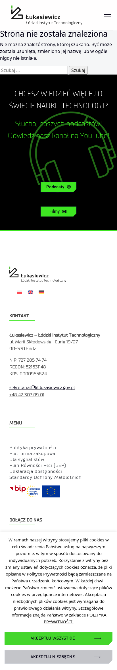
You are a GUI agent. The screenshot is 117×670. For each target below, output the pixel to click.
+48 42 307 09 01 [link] (26, 394)
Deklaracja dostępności (35, 471)
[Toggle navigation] (108, 15)
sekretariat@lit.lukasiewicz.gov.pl (42, 387)
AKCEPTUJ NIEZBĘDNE (53, 656)
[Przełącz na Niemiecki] (41, 292)
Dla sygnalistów (26, 459)
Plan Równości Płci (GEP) (37, 465)
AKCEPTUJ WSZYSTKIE (53, 638)
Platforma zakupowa (32, 453)
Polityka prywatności (33, 447)
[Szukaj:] (34, 70)
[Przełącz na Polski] (19, 292)
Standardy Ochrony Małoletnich (45, 477)
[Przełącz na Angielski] (30, 292)
